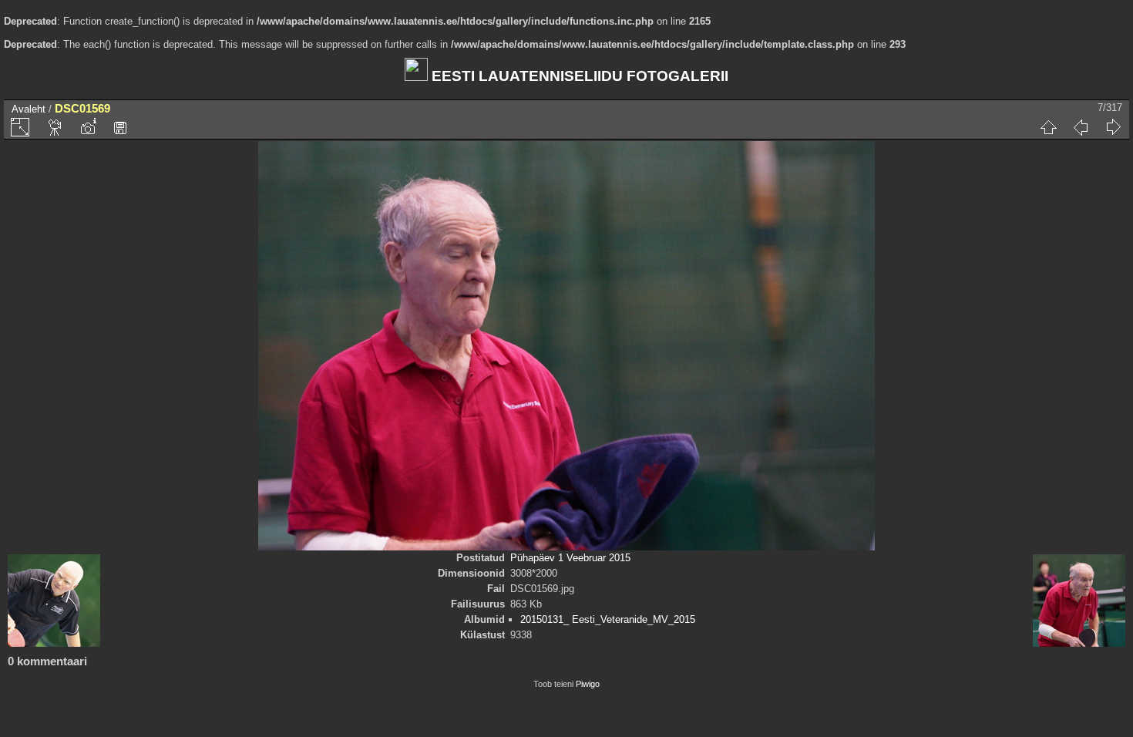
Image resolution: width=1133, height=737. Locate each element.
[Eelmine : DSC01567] (1080, 127)
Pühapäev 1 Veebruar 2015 (570, 558)
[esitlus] (55, 127)
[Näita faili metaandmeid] (88, 127)
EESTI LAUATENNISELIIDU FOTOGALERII (578, 76)
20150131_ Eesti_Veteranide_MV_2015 (607, 619)
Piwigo (588, 683)
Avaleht (28, 109)
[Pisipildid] (1048, 127)
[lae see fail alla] (120, 127)
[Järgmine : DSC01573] (1113, 127)
